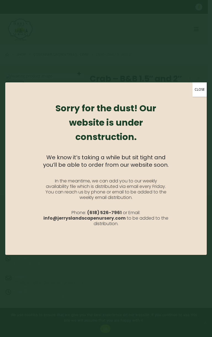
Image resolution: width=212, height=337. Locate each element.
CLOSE (200, 89)
